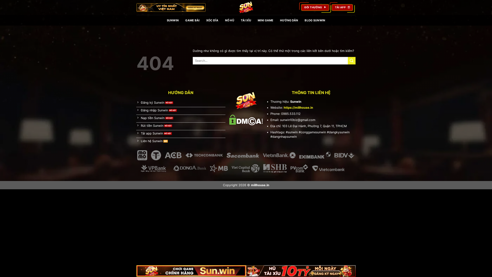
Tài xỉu (246, 20)
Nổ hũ (229, 20)
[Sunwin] (246, 7)
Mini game (265, 20)
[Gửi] (352, 60)
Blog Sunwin (315, 20)
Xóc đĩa (212, 20)
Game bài (192, 20)
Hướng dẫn (289, 20)
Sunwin (173, 20)
